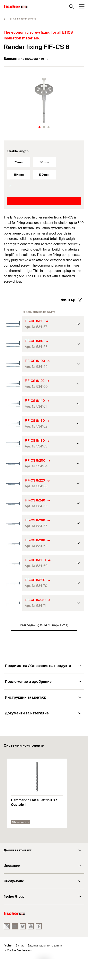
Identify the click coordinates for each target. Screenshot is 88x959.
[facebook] (39, 926)
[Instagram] (7, 926)
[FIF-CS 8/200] (13, 463)
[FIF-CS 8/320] (13, 583)
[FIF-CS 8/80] (13, 344)
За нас (20, 945)
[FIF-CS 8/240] (13, 503)
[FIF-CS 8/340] (13, 603)
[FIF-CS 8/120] (13, 384)
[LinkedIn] (15, 926)
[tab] (39, 127)
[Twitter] (23, 926)
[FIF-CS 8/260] (13, 523)
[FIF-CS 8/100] (13, 364)
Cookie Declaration (19, 950)
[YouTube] (31, 926)
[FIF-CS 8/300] (13, 563)
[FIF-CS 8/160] (13, 424)
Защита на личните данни (45, 945)
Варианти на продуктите (24, 58)
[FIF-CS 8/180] (13, 444)
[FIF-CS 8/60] (13, 324)
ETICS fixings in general (22, 18)
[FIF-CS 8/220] (13, 483)
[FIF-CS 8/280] (13, 543)
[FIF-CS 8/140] (13, 404)
